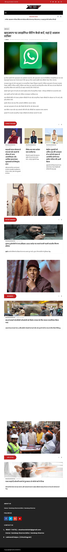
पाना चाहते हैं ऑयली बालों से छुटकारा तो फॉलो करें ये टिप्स (24, 481)
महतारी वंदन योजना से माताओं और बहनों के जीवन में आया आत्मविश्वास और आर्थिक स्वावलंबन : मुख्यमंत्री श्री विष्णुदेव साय (13, 157)
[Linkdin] (58, 2)
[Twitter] (53, 2)
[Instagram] (61, 2)
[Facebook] (50, 2)
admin (7, 39)
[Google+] (56, 2)
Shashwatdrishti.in (10, 145)
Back (7, 29)
